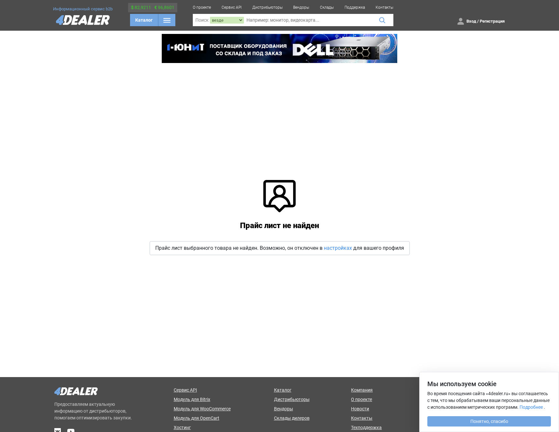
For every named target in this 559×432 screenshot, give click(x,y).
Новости (360, 408)
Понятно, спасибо (489, 421)
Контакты (384, 7)
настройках (338, 248)
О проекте (202, 7)
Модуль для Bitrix (192, 399)
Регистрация (492, 21)
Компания (362, 390)
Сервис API (232, 7)
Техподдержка (366, 427)
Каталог (144, 20)
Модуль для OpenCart (196, 418)
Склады (327, 7)
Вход (471, 21)
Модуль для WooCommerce (202, 408)
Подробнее (531, 407)
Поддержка (355, 7)
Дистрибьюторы (267, 7)
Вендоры (301, 7)
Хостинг (182, 427)
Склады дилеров (292, 418)
